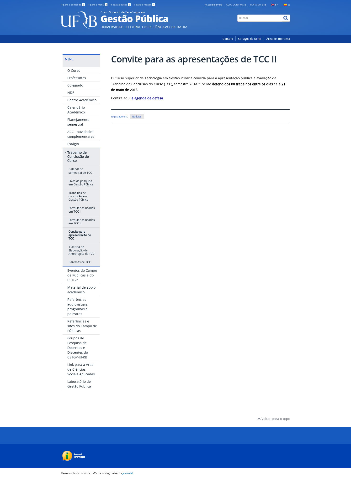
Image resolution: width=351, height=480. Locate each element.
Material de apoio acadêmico (81, 289)
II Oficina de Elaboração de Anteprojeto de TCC (82, 250)
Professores (76, 78)
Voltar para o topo (275, 418)
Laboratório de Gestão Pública (79, 383)
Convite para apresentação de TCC (80, 235)
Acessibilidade (213, 4)
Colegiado (75, 85)
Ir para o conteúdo (72, 4)
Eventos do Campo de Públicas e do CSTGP (82, 275)
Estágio (73, 144)
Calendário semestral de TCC (80, 170)
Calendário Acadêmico (76, 109)
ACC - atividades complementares (80, 134)
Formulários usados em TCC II (82, 221)
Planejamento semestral (78, 122)
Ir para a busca (120, 4)
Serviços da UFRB (249, 39)
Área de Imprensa (278, 39)
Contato (228, 39)
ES (288, 4)
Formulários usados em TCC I (82, 209)
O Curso (73, 70)
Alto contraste (236, 4)
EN (276, 4)
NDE (70, 92)
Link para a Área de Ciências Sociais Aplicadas (81, 369)
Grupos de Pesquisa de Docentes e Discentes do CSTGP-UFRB (77, 347)
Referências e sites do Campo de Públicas (82, 326)
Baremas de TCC (80, 262)
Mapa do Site (258, 4)
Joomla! (127, 473)
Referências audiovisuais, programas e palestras (77, 306)
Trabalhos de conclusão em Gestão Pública (78, 196)
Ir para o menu (97, 4)
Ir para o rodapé (144, 4)
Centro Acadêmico (81, 100)
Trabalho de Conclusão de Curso (78, 156)
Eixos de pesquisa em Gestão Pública (81, 182)
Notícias (137, 116)
